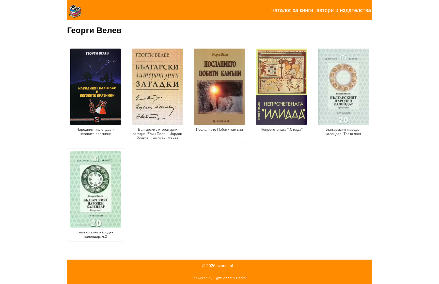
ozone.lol (224, 266)
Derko (241, 278)
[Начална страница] (92, 10)
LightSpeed (222, 278)
